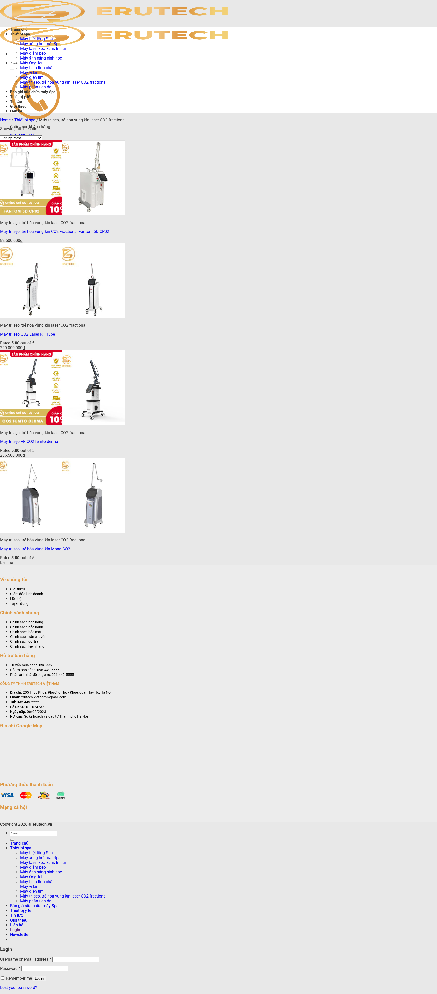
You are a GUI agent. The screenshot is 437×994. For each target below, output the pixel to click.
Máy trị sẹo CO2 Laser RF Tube (27, 334)
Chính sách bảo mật (25, 632)
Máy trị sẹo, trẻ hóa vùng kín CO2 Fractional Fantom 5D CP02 (54, 231)
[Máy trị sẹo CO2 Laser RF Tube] (62, 316)
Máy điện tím (32, 77)
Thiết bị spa (20, 34)
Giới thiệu (18, 106)
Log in (39, 978)
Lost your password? (18, 987)
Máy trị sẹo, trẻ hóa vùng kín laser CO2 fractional (63, 82)
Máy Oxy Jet (31, 63)
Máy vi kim (30, 72)
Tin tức (16, 101)
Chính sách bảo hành (26, 627)
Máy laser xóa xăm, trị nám (44, 48)
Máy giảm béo (33, 53)
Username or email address (25, 959)
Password (10, 968)
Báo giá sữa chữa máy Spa (32, 92)
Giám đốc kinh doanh (26, 594)
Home (5, 120)
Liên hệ (16, 111)
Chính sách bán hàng (26, 622)
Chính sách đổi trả (24, 641)
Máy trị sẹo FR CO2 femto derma (29, 441)
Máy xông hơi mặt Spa (40, 43)
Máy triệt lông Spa (36, 38)
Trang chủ (18, 29)
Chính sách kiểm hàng (27, 646)
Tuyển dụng (19, 603)
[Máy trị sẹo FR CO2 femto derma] (62, 423)
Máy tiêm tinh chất (37, 67)
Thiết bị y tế (20, 96)
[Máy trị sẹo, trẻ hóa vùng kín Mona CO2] (62, 531)
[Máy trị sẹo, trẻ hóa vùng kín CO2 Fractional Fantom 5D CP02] (62, 213)
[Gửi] (12, 69)
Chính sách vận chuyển (28, 637)
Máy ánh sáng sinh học (41, 58)
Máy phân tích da (35, 87)
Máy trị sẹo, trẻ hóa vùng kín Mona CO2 (35, 549)
